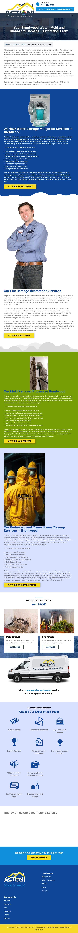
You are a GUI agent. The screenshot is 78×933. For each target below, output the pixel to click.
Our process (51, 647)
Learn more (14, 647)
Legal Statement (53, 927)
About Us (7, 901)
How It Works (46, 877)
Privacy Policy (65, 927)
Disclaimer (39, 930)
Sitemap (7, 918)
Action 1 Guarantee (48, 880)
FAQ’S (44, 887)
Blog (5, 908)
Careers (6, 915)
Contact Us (7, 904)
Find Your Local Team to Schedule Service (55, 9)
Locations (7, 911)
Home (9, 45)
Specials (44, 891)
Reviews (44, 884)
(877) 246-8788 (47, 5)
